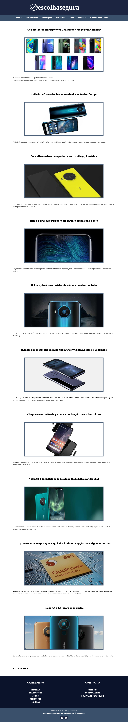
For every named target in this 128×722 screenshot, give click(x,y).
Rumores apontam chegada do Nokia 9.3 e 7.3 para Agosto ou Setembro (64, 349)
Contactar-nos (92, 693)
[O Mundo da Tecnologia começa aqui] (64, 7)
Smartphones (32, 18)
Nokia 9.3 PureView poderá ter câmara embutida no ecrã (64, 220)
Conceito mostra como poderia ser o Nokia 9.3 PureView (64, 156)
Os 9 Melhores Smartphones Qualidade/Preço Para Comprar (64, 29)
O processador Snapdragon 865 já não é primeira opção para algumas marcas (64, 543)
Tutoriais (60, 18)
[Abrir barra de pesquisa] (112, 18)
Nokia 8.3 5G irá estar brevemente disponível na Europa (64, 94)
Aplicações (47, 18)
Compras (82, 18)
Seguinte (25, 668)
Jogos (71, 18)
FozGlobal (81, 713)
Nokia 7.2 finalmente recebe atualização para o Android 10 (64, 478)
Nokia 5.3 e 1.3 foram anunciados (64, 608)
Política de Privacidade (92, 696)
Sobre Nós (93, 690)
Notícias (18, 18)
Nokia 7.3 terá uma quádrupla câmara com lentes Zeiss (64, 285)
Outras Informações (99, 18)
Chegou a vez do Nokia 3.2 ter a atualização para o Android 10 (64, 414)
